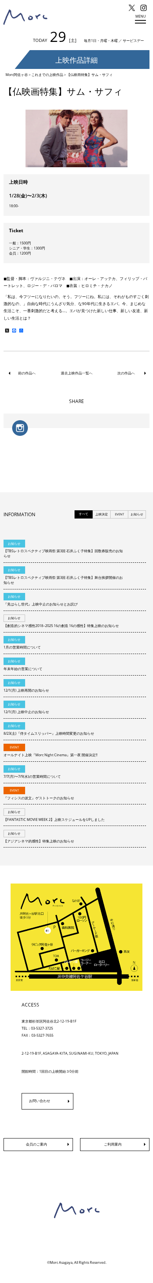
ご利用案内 (113, 1144)
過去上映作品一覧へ (77, 373)
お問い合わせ (39, 1100)
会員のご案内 (36, 1144)
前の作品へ (27, 373)
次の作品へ (126, 373)
